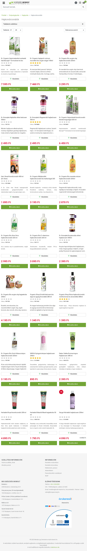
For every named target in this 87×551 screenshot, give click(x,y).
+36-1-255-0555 (54, 484)
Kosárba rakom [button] (15, 89)
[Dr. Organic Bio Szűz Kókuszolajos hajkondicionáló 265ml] (14, 341)
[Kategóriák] (4, 3)
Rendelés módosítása (51, 462)
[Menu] (76, 2)
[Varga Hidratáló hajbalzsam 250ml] (72, 400)
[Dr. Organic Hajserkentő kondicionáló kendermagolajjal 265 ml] (72, 105)
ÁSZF (46, 476)
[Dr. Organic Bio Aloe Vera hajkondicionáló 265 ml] (14, 223)
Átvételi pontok (6, 465)
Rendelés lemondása (51, 465)
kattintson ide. (55, 547)
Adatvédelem (49, 470)
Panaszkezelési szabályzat (53, 473)
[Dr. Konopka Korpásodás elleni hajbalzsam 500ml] (72, 223)
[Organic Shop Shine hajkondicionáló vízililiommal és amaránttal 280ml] (72, 282)
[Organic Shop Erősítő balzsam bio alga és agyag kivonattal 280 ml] (43, 282)
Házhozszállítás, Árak (8, 462)
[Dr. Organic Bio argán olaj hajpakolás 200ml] (14, 282)
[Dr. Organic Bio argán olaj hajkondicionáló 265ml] (72, 46)
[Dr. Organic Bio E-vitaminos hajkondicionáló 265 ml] (43, 223)
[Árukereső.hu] (65, 499)
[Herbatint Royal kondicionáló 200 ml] (14, 400)
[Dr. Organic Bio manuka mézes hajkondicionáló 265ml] (72, 164)
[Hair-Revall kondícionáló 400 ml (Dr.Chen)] (14, 164)
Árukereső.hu (65, 502)
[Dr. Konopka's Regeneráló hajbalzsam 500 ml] (43, 105)
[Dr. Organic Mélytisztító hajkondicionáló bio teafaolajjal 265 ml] (43, 164)
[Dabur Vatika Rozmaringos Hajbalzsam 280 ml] (72, 341)
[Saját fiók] (80, 3)
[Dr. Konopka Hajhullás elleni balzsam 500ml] (14, 105)
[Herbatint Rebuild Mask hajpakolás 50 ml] (43, 400)
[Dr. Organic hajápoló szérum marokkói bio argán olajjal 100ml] (43, 46)
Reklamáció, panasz (51, 468)
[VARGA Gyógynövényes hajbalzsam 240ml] (43, 341)
